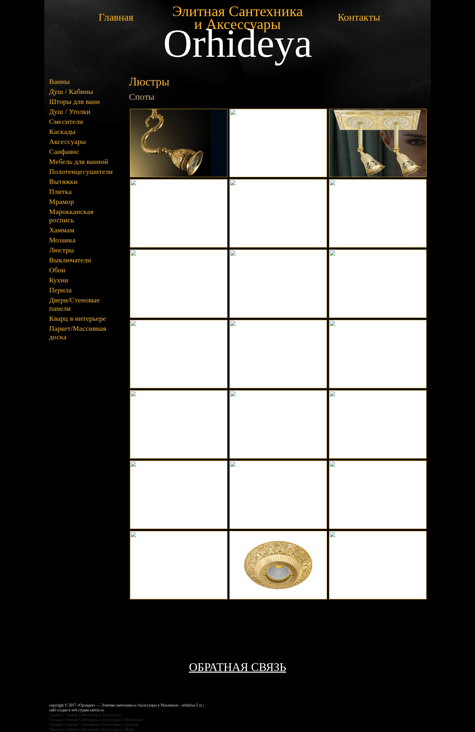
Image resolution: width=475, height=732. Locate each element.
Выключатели (70, 260)
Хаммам (61, 230)
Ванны (59, 81)
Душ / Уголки (69, 111)
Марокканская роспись (71, 216)
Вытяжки (63, 182)
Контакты (359, 17)
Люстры (61, 250)
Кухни (58, 280)
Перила (60, 290)
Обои (57, 270)
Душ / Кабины (71, 91)
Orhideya (237, 43)
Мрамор (61, 202)
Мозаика (62, 240)
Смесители (66, 121)
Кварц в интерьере (77, 318)
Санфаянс (64, 151)
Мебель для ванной (78, 162)
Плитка (60, 192)
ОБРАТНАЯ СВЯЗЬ (237, 667)
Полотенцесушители (81, 172)
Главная (116, 17)
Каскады (62, 131)
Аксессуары (67, 141)
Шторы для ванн (74, 101)
